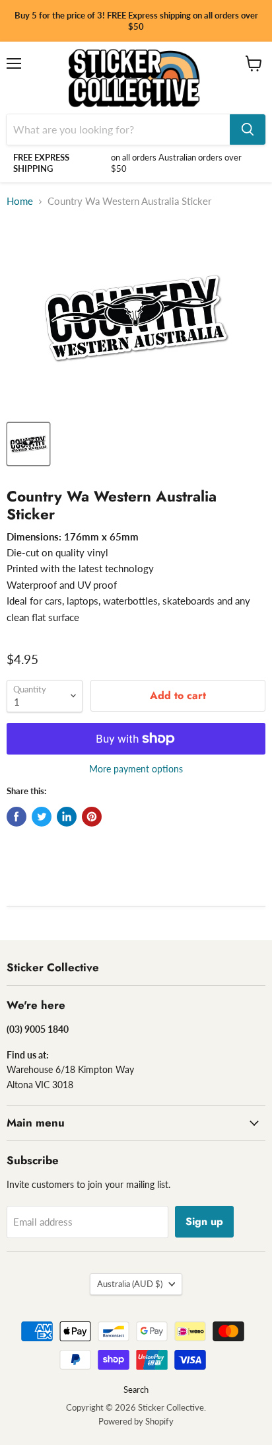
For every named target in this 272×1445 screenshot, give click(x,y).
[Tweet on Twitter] (41, 817)
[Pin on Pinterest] (92, 817)
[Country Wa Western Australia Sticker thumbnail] (28, 444)
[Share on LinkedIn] (67, 817)
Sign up (204, 1221)
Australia (129, 1283)
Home (20, 201)
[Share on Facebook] (16, 817)
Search (136, 1389)
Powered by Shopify (136, 1421)
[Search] (247, 129)
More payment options (136, 769)
